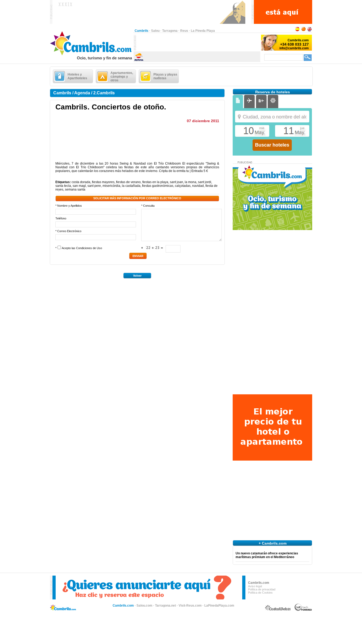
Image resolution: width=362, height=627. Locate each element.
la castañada (131, 186)
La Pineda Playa (203, 31)
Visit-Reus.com (190, 605)
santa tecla (63, 186)
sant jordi (204, 182)
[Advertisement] (198, 43)
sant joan (176, 182)
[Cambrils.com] (91, 54)
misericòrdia (111, 186)
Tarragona (170, 31)
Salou (155, 31)
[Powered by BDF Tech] (303, 610)
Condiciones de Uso (89, 248)
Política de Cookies (260, 592)
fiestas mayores (103, 182)
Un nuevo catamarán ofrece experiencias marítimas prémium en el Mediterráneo (267, 555)
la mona (190, 182)
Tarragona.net (165, 605)
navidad (198, 186)
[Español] (297, 31)
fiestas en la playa (155, 182)
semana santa (75, 189)
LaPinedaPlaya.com (219, 605)
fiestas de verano (128, 182)
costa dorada (81, 182)
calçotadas (183, 186)
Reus (184, 31)
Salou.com (144, 605)
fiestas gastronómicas (157, 186)
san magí (79, 186)
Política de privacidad (261, 589)
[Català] (303, 31)
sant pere (94, 186)
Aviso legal (255, 586)
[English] (309, 31)
